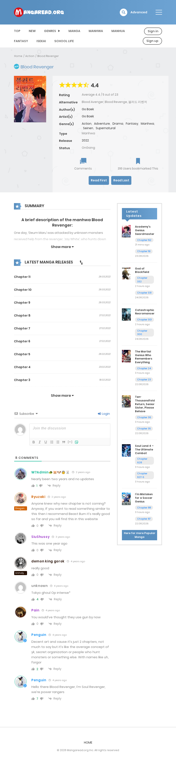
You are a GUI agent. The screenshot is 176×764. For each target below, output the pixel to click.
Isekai (41, 41)
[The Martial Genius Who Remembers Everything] (126, 356)
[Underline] (46, 442)
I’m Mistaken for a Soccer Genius (144, 497)
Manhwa (96, 31)
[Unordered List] (58, 442)
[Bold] (34, 442)
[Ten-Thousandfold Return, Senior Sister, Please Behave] (126, 401)
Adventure (102, 123)
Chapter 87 (144, 519)
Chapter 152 (144, 240)
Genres (50, 31)
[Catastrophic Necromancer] (126, 314)
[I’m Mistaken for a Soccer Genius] (126, 498)
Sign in (153, 31)
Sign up (152, 41)
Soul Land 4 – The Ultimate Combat (144, 449)
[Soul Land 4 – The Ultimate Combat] (126, 450)
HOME (88, 742)
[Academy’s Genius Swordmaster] (126, 231)
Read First (99, 180)
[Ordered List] (52, 442)
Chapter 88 (144, 507)
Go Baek (88, 109)
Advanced (138, 12)
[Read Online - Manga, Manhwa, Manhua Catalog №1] (39, 12)
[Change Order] (81, 262)
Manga (74, 31)
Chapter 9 (22, 302)
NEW (32, 31)
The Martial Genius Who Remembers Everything (143, 357)
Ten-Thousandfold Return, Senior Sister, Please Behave (145, 404)
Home (18, 56)
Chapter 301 (144, 319)
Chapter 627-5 (142, 475)
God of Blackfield (142, 270)
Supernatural (105, 128)
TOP (17, 31)
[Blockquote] (64, 442)
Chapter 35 (144, 428)
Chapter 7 (22, 328)
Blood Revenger (48, 56)
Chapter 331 (144, 292)
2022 (85, 140)
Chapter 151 (143, 251)
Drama (117, 123)
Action (29, 56)
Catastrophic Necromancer (145, 311)
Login (105, 414)
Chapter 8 (22, 315)
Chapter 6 (22, 341)
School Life (64, 41)
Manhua (118, 31)
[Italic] (40, 442)
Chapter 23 (144, 379)
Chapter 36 (144, 417)
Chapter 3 (22, 380)
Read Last (121, 180)
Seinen (88, 128)
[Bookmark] (138, 161)
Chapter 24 (144, 368)
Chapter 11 (22, 277)
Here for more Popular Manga (139, 535)
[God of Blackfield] (126, 273)
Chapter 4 (22, 367)
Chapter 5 (22, 354)
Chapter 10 (23, 290)
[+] (70, 441)
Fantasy (21, 41)
